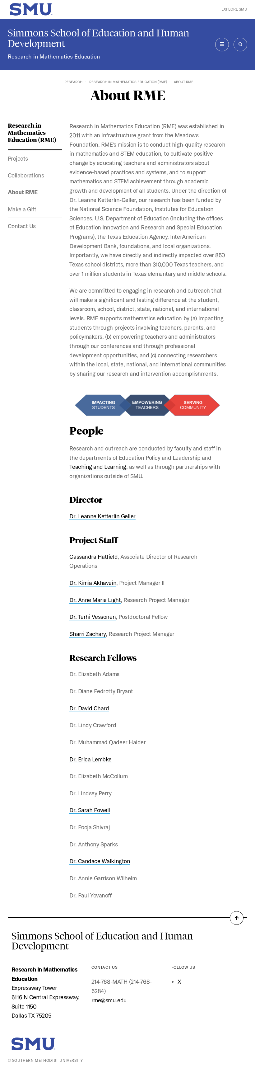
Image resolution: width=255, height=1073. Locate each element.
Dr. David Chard (89, 708)
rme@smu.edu (109, 1000)
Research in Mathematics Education (54, 56)
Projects (18, 158)
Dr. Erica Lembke (90, 759)
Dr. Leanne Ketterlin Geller (102, 516)
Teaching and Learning (97, 466)
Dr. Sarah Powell (89, 810)
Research (73, 82)
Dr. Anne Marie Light (95, 600)
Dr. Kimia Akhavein (92, 582)
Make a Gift (22, 209)
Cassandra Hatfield (93, 556)
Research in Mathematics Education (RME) (128, 82)
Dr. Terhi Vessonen (92, 616)
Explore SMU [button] (234, 9)
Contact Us (22, 226)
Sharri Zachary (87, 634)
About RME (23, 192)
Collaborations (26, 175)
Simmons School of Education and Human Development (98, 38)
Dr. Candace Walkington (99, 861)
